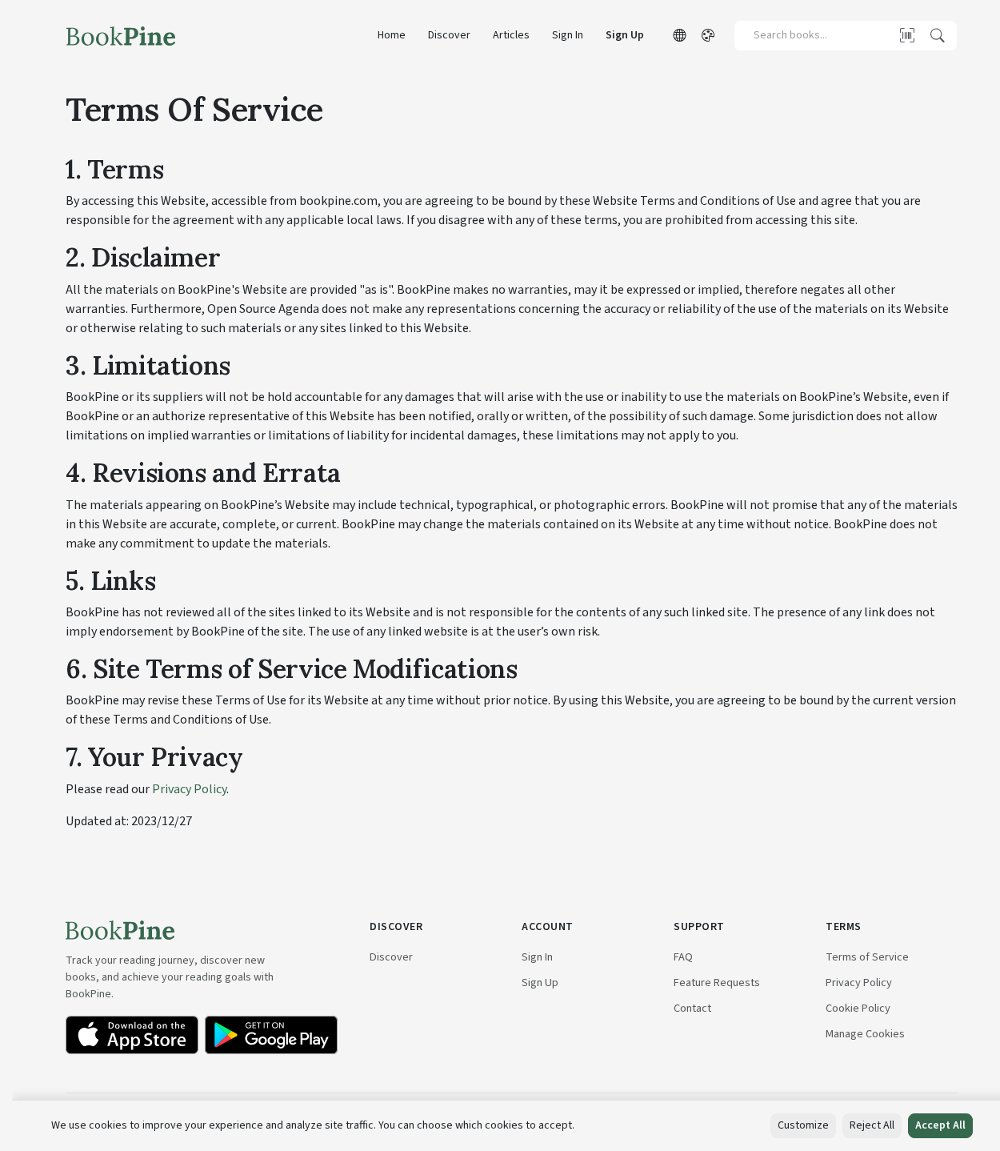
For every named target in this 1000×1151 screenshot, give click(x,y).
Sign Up (625, 35)
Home (392, 35)
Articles (511, 35)
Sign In (567, 35)
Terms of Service (867, 956)
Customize (803, 1125)
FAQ (683, 956)
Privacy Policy (189, 789)
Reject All (872, 1125)
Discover (449, 35)
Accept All (940, 1125)
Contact (692, 1008)
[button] (679, 36)
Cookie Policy (858, 1008)
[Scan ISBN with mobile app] (907, 35)
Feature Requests (717, 982)
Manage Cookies (865, 1033)
